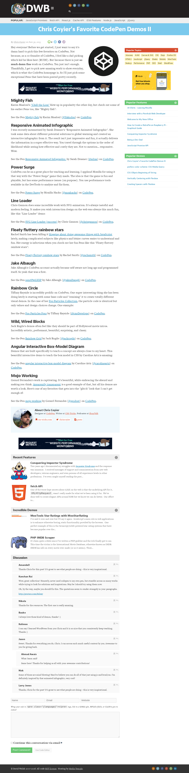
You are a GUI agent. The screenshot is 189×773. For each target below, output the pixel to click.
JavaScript (119, 20)
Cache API (78, 20)
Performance (139, 63)
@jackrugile (68, 338)
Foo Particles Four (36, 313)
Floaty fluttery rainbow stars (37, 230)
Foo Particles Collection (63, 301)
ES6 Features (94, 20)
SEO (153, 63)
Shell (160, 63)
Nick (21, 670)
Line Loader (21, 200)
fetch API (54, 20)
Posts (79, 419)
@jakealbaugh (71, 280)
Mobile (162, 59)
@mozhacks (70, 192)
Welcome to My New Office (140, 119)
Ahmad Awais (29, 654)
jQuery (131, 20)
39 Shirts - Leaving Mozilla (139, 107)
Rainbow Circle (24, 288)
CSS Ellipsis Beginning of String (141, 172)
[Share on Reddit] (63, 41)
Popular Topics (133, 50)
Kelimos (23, 624)
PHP (148, 63)
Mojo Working (24, 375)
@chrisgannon (88, 222)
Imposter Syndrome (85, 466)
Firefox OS (171, 55)
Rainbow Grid (33, 338)
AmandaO (24, 565)
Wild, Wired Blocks (28, 321)
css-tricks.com (45, 419)
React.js (66, 20)
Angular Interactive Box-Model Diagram (47, 346)
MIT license (50, 768)
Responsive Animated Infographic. (45, 159)
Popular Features (136, 102)
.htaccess (129, 55)
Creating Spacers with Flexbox (141, 184)
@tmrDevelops (80, 313)
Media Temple (76, 768)
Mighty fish (32, 117)
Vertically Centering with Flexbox (142, 178)
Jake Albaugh (23, 263)
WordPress (168, 63)
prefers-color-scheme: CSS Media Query (145, 166)
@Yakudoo (68, 117)
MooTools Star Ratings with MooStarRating (59, 515)
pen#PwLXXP (33, 280)
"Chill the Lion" (40, 105)
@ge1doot (74, 401)
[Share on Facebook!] (59, 41)
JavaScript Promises (36, 20)
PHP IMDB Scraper (42, 537)
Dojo (163, 55)
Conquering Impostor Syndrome (51, 463)
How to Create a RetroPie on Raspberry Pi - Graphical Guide (147, 127)
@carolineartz (101, 363)
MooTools (172, 59)
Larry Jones (25, 685)
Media (154, 59)
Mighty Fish (22, 100)
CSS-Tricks (70, 413)
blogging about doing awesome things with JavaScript (80, 234)
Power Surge (22, 167)
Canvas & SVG (147, 55)
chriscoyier (64, 419)
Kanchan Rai (25, 576)
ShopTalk (93, 413)
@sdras (93, 159)
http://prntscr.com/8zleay (31, 593)
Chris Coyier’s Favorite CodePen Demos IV (146, 161)
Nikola (22, 601)
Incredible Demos (25, 510)
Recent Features (24, 457)
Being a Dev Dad (134, 139)
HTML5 (128, 59)
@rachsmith (88, 255)
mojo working (33, 401)
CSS (157, 55)
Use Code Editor (42, 750)
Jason (22, 639)
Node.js (107, 20)
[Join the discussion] (49, 41)
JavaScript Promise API (137, 145)
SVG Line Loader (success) (41, 222)
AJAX (137, 55)
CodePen (86, 117)
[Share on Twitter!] (55, 41)
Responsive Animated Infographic (42, 125)
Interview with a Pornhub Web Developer (146, 113)
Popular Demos (135, 156)
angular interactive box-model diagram (48, 363)
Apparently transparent (47, 384)
